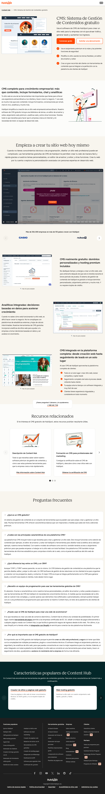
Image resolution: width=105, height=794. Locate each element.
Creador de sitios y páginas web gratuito (28, 690)
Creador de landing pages (31, 751)
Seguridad (51, 787)
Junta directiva (70, 741)
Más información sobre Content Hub (30, 472)
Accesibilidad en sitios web (68, 787)
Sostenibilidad (72, 751)
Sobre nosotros (70, 728)
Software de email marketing (29, 733)
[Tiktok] (70, 774)
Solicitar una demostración (89, 41)
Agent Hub (6, 742)
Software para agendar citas (32, 761)
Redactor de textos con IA (31, 741)
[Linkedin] (58, 774)
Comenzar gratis (65, 41)
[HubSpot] (7, 2)
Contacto (68, 755)
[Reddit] (64, 774)
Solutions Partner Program (91, 751)
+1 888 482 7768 (52, 405)
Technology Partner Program (92, 756)
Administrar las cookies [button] (89, 787)
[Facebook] (34, 774)
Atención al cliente (89, 728)
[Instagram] (40, 774)
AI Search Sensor (53, 732)
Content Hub (6, 10)
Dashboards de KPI (29, 758)
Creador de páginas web (31, 738)
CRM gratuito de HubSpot (10, 735)
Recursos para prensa (72, 758)
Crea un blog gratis (9, 745)
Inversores (70, 745)
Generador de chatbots (10, 748)
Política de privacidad (37, 787)
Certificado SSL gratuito (31, 764)
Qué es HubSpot (8, 728)
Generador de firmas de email (55, 736)
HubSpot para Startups (90, 760)
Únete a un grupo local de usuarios (91, 733)
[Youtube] (46, 774)
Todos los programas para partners (91, 746)
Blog (67, 748)
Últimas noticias (70, 761)
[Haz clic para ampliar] (85, 105)
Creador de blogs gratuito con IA (11, 753)
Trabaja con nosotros (72, 733)
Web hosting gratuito (9, 738)
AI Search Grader (53, 728)
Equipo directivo (71, 738)
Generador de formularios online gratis (11, 760)
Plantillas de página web (55, 760)
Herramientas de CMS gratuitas (30, 746)
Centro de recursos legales (16, 787)
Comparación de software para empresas (55, 755)
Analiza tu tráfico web (30, 728)
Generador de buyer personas (54, 743)
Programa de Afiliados (92, 764)
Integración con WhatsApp (31, 754)
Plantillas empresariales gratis (55, 749)
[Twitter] (52, 774)
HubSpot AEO (7, 732)
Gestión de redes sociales (10, 764)
